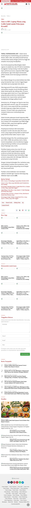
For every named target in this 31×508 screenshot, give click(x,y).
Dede (5, 29)
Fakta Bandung (24, 488)
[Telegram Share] (26, 210)
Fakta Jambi (15, 493)
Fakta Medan (22, 490)
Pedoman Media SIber (24, 502)
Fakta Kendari (7, 496)
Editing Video (17, 202)
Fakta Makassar (23, 491)
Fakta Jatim (15, 490)
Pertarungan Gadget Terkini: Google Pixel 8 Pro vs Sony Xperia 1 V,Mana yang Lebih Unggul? (14, 198)
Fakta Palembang (23, 496)
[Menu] (2, 4)
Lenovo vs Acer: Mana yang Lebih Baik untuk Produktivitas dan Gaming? (15, 183)
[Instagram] (14, 482)
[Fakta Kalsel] (11, 4)
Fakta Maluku (23, 495)
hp (22, 202)
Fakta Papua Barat (14, 488)
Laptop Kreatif (5, 205)
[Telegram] (22, 482)
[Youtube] (17, 482)
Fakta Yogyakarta (8, 500)
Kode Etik (10, 502)
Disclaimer (4, 502)
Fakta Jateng (8, 490)
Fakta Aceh (26, 486)
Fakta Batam (7, 491)
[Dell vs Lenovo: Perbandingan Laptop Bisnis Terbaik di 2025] (8, 220)
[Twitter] (11, 482)
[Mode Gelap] (26, 4)
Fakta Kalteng (15, 491)
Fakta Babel (15, 496)
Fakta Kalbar (5, 486)
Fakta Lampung (7, 495)
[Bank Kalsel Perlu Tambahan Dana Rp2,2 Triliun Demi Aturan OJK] (15, 455)
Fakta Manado (8, 498)
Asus (3, 202)
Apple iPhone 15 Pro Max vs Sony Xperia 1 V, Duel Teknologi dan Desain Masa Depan (15, 191)
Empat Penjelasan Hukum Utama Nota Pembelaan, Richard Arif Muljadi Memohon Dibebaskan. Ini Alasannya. (19, 451)
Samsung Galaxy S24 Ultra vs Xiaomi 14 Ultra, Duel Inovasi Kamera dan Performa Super (15, 194)
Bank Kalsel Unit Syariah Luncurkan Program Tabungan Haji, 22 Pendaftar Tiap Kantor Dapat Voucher (16, 377)
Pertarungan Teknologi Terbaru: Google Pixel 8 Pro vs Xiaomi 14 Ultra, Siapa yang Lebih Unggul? (15, 187)
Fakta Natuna (23, 500)
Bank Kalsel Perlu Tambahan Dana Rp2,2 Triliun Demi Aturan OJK (19, 459)
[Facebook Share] (17, 210)
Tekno (2, 19)
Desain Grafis (9, 202)
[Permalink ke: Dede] (2, 29)
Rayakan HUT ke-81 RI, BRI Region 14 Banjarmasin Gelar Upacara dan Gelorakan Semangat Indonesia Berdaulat (17, 371)
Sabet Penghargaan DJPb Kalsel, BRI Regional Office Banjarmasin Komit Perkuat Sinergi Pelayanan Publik (17, 387)
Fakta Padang (16, 495)
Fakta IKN (20, 486)
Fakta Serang (22, 493)
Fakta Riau (16, 500)
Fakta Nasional (12, 486)
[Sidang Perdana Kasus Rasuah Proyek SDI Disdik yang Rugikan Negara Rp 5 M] (15, 436)
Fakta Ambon (23, 498)
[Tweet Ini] (20, 210)
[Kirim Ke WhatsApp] (29, 210)
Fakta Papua (6, 488)
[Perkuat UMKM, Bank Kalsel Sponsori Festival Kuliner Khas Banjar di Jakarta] (15, 409)
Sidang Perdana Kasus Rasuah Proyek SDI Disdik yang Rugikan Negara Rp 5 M (19, 440)
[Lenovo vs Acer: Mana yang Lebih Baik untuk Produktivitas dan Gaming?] (23, 220)
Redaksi (16, 502)
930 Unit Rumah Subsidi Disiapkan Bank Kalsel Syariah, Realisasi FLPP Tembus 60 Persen (15, 382)
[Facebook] (9, 482)
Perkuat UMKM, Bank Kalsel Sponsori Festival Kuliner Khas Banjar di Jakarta (15, 366)
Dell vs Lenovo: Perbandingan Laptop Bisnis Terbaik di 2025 (15, 180)
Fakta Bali (8, 493)
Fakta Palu (15, 498)
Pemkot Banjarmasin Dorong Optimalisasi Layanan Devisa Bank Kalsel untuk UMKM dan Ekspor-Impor (17, 393)
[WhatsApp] (20, 482)
